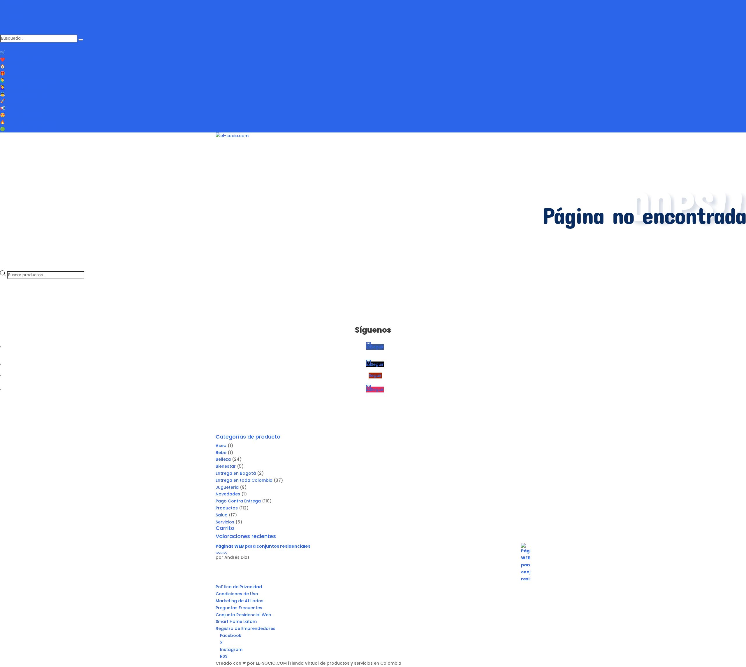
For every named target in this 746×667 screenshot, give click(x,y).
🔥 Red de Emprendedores (28, 122)
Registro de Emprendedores (245, 628)
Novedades (228, 494)
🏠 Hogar (10, 66)
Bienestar (226, 466)
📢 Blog (8, 108)
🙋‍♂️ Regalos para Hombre (27, 80)
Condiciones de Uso (237, 594)
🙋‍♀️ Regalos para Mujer (24, 87)
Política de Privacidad (239, 587)
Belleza (223, 459)
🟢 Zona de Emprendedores (29, 129)
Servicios (225, 522)
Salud (222, 515)
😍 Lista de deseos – (21, 115)
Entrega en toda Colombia (244, 480)
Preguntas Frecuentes (239, 608)
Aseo (221, 445)
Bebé (221, 452)
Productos (227, 508)
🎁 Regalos (12, 73)
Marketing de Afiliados (239, 601)
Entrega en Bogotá (236, 473)
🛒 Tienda (10, 52)
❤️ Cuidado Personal (22, 59)
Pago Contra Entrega (238, 501)
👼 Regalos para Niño (23, 94)
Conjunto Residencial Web (243, 615)
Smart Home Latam (236, 621)
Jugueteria (227, 487)
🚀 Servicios (12, 101)
